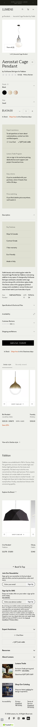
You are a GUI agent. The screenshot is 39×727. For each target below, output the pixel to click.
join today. (25, 670)
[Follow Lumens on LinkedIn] (28, 718)
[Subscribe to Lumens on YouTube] (23, 718)
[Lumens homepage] (7, 9)
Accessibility (6, 701)
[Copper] (15, 92)
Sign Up (30, 584)
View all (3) (10, 47)
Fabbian (23, 71)
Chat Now (19, 635)
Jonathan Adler (7, 417)
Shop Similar (16, 404)
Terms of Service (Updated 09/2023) (30, 704)
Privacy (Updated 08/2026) (18, 703)
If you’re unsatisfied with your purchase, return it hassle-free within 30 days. (17, 179)
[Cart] (28, 10)
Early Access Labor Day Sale (19, 2)
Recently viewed (21, 365)
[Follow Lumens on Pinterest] (13, 718)
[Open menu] (33, 9)
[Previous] (4, 2)
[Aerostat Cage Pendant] (18, 36)
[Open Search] (22, 9)
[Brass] (10, 92)
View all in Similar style (10, 442)
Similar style (7, 365)
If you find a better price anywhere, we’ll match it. (18, 199)
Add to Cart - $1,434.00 (18, 343)
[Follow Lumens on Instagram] (18, 718)
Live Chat (12, 142)
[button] (9, 75)
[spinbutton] (26, 111)
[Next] (32, 2)
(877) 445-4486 (25, 142)
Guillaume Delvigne (11, 71)
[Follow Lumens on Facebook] (9, 718)
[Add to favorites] (32, 62)
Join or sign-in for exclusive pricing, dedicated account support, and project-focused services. (19, 159)
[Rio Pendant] (15, 383)
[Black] (4, 92)
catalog (28, 689)
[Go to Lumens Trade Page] (7, 671)
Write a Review (28, 75)
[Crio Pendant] (16, 514)
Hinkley (32, 417)
